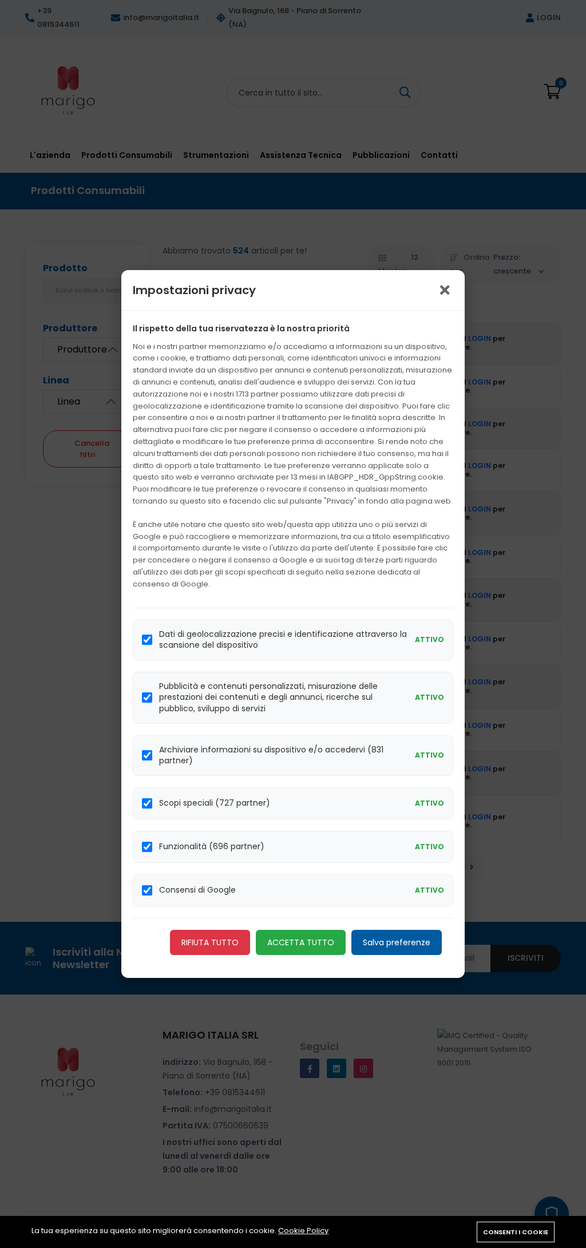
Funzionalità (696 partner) (211, 846)
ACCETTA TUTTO (300, 942)
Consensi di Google (197, 890)
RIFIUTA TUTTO (210, 942)
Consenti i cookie (515, 1232)
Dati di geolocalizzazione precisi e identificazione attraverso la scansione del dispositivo (283, 640)
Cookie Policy (303, 1230)
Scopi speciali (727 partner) (214, 803)
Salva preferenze (396, 942)
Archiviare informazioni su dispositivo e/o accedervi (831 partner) (271, 755)
